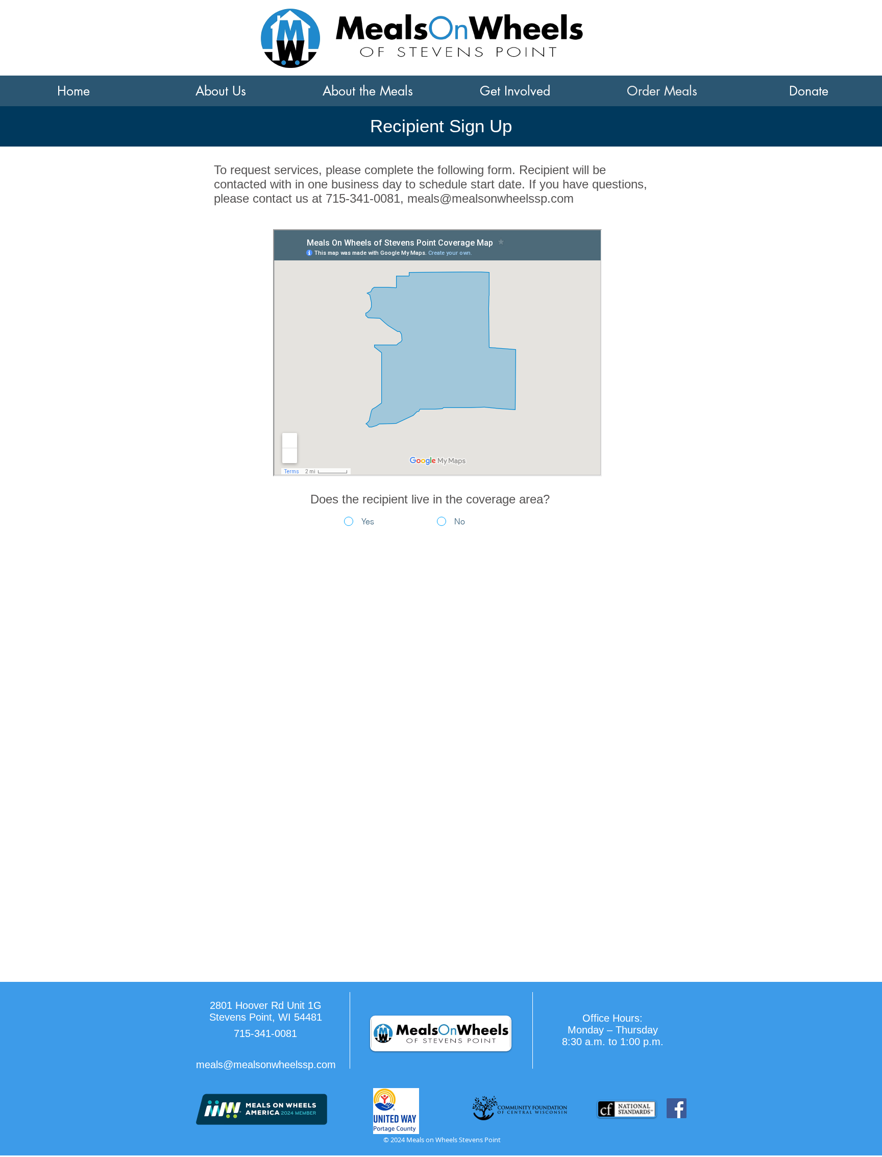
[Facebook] (677, 1108)
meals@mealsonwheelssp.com (490, 198)
